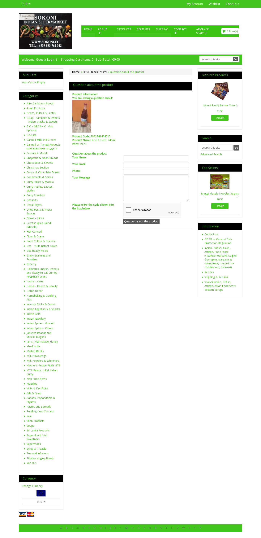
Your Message (81, 177)
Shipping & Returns (216, 277)
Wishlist (214, 4)
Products (124, 29)
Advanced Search (211, 154)
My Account (194, 4)
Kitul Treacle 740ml (95, 72)
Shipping (162, 29)
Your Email (78, 164)
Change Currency (32, 486)
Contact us (180, 31)
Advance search (202, 31)
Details (216, 118)
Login (51, 59)
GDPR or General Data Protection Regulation (218, 241)
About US (102, 31)
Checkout (232, 4)
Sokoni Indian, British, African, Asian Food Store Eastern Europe (220, 285)
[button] (203, 104)
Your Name (79, 157)
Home (88, 29)
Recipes (209, 272)
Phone (76, 171)
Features (143, 29)
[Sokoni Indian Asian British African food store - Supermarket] (45, 31)
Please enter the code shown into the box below (93, 206)
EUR (40, 502)
